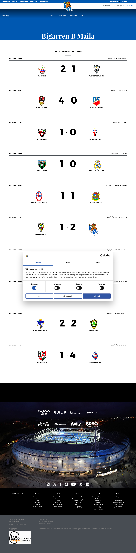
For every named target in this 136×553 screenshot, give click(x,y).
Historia (78, 502)
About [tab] (98, 262)
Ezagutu (118, 497)
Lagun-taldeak (98, 504)
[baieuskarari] (20, 537)
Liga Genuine (37, 506)
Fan (98, 494)
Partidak (73, 15)
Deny (39, 296)
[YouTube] (73, 484)
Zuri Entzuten (98, 510)
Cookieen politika (45, 523)
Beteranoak (58, 506)
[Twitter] (54, 484)
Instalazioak (78, 508)
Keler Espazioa (118, 506)
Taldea (83, 15)
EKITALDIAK (44, 1)
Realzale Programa (98, 497)
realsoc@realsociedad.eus (17, 524)
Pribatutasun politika (46, 521)
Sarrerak (24, 1)
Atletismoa (57, 499)
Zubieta (37, 504)
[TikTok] (66, 484)
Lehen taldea (37, 497)
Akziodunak (98, 500)
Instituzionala (78, 497)
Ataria (52, 15)
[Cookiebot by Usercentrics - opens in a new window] (102, 255)
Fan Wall (98, 508)
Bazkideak (98, 499)
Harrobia (37, 502)
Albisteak (62, 15)
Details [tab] (68, 262)
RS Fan (98, 502)
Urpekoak (58, 502)
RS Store (15, 1)
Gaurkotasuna (17, 494)
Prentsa (78, 506)
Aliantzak (78, 504)
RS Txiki (98, 506)
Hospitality (34, 1)
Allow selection (68, 296)
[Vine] (81, 484)
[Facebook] (60, 484)
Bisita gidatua (118, 508)
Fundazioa (6, 1)
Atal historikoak (58, 504)
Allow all (97, 296)
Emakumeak (37, 499)
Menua (4, 15)
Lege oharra (43, 519)
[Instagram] (48, 484)
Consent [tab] (38, 262)
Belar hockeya (57, 497)
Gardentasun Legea (78, 499)
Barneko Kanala (78, 500)
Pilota (58, 500)
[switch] (57, 288)
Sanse (38, 500)
